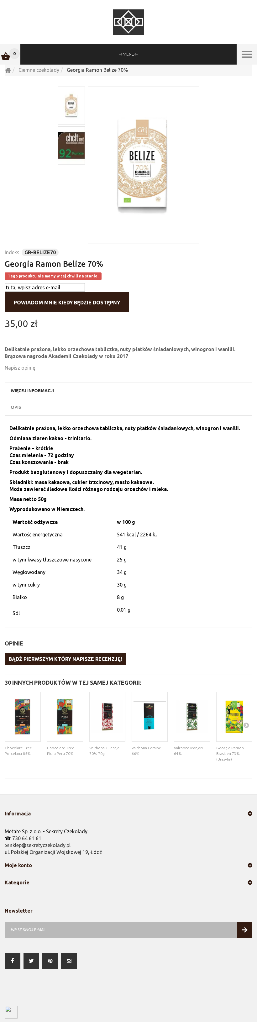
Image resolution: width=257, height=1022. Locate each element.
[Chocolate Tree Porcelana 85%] (23, 717)
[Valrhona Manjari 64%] (192, 717)
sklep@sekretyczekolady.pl (40, 845)
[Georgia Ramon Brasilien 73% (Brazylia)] (234, 717)
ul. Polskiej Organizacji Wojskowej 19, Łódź (53, 852)
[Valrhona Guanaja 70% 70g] (107, 717)
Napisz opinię (20, 368)
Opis (16, 407)
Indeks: (12, 252)
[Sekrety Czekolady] (128, 22)
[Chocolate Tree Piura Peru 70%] (65, 717)
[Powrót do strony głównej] (8, 70)
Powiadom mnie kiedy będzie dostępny (67, 302)
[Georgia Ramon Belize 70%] (143, 165)
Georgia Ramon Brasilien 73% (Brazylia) (230, 753)
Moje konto (18, 865)
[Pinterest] (50, 961)
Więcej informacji (32, 390)
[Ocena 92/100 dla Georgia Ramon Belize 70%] (71, 145)
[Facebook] (12, 961)
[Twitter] (31, 961)
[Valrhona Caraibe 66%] (150, 717)
